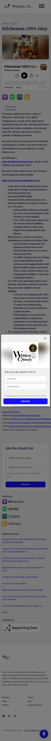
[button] (45, 338)
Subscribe (25, 401)
